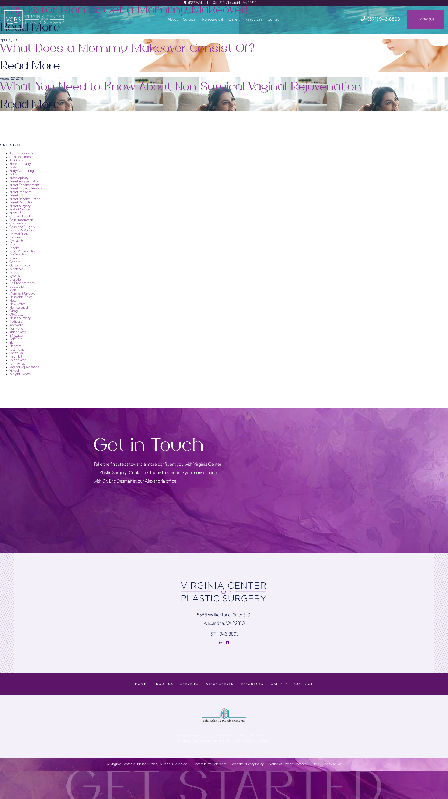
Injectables (17, 269)
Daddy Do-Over (20, 230)
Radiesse (15, 321)
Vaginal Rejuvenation (24, 367)
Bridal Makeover (21, 209)
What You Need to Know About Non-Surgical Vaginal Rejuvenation (180, 87)
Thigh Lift (15, 357)
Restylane (16, 328)
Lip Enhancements (22, 283)
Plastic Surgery (20, 318)
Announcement (20, 157)
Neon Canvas (331, 764)
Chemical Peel (19, 216)
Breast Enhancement (24, 185)
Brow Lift (15, 213)
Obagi (14, 311)
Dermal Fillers (19, 234)
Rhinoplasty (17, 332)
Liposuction (17, 286)
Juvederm (16, 272)
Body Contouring (21, 171)
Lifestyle (15, 279)
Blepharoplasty (20, 164)
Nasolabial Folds (21, 297)
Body (13, 167)
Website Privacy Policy (247, 764)
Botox (13, 174)
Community (17, 223)
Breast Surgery (20, 206)
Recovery (16, 325)
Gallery (234, 19)
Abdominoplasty (21, 153)
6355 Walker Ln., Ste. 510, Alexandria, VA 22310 (221, 3)
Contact (274, 19)
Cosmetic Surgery (22, 227)
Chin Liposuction (21, 220)
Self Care (15, 339)
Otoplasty (16, 314)
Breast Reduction (21, 202)
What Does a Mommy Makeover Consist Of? (128, 48)
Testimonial (17, 350)
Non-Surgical (212, 19)
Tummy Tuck (18, 364)
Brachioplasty (18, 178)
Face (12, 244)
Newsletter (17, 304)
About (173, 19)
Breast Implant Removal (26, 188)
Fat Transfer (17, 255)
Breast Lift (16, 195)
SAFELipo (16, 335)
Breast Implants (20, 192)
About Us (163, 683)
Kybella (14, 276)
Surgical (189, 19)
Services (189, 683)
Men (12, 290)
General (15, 262)
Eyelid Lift (16, 241)
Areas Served (220, 683)
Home (141, 683)
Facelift (14, 248)
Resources (253, 19)
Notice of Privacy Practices (287, 764)
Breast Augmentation (24, 181)
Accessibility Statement (209, 764)
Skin (12, 342)
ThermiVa (16, 353)
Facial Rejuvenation (23, 251)
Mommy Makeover (23, 293)
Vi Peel (14, 371)
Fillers (13, 258)
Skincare (15, 346)
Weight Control (20, 374)
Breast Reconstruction (24, 199)
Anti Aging (16, 160)
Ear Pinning (17, 237)
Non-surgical (18, 307)
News (13, 300)
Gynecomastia (19, 265)
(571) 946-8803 (384, 19)
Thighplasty (17, 360)
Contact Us (426, 19)
